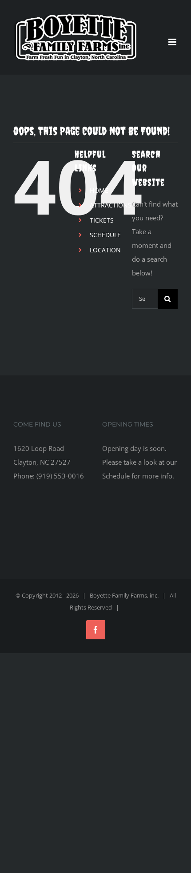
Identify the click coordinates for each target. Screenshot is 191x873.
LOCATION (105, 250)
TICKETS (102, 220)
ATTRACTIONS (110, 205)
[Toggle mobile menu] (173, 42)
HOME (99, 190)
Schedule (116, 475)
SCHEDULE (105, 235)
